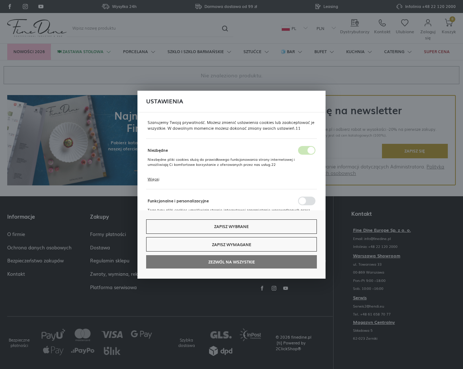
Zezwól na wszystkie (231, 262)
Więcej (153, 178)
